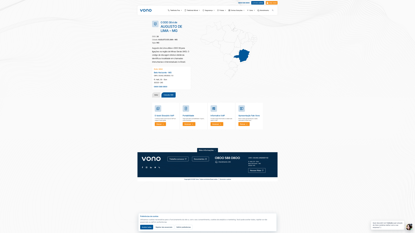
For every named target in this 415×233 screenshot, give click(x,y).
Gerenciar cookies (225, 179)
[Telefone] (159, 167)
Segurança (209, 10)
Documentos (199, 159)
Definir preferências (183, 227)
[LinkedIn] (151, 167)
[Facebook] (142, 167)
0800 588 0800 (244, 3)
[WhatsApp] (155, 167)
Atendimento (264, 10)
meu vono (273, 3)
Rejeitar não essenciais (164, 227)
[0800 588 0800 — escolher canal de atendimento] (227, 158)
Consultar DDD (168, 95)
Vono (251, 10)
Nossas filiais (255, 170)
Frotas (221, 10)
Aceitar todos (147, 227)
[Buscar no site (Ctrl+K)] (273, 10)
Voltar (156, 95)
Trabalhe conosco (176, 159)
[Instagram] (147, 167)
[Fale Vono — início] (146, 10)
